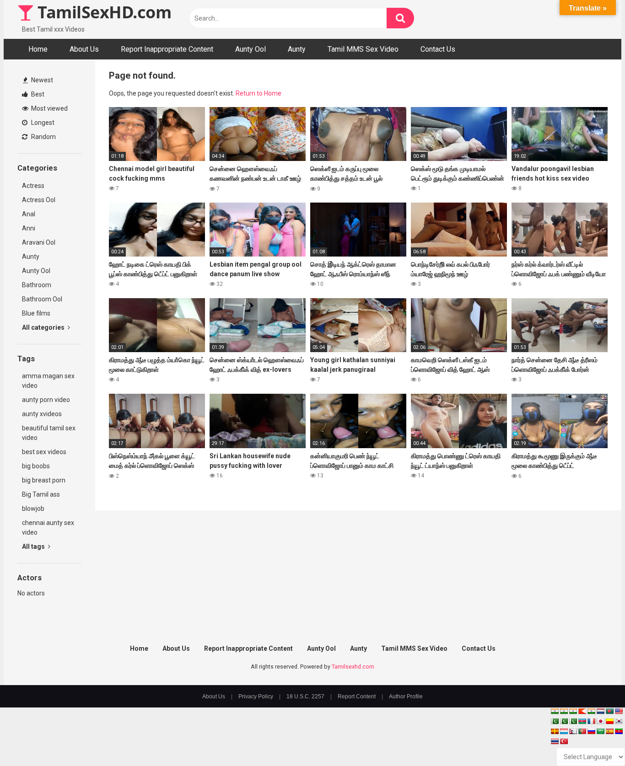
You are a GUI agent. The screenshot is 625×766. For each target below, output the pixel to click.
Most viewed (49, 108)
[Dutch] (600, 711)
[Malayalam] (564, 711)
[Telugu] (618, 731)
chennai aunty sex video (48, 527)
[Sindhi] (554, 721)
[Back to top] (594, 738)
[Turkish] (564, 741)
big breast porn (43, 480)
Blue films (36, 313)
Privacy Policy (255, 696)
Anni (28, 228)
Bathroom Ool (42, 299)
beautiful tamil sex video (48, 432)
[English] (618, 711)
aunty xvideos (42, 414)
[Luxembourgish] (564, 731)
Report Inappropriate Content (167, 49)
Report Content (357, 696)
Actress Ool (38, 200)
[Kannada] (609, 721)
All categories (44, 327)
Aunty (297, 49)
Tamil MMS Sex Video (363, 49)
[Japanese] (600, 721)
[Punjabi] (564, 721)
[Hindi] (591, 711)
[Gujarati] (554, 711)
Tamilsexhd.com (353, 666)
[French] (591, 721)
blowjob (33, 508)
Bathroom (36, 285)
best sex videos (44, 451)
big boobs (36, 466)
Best (37, 94)
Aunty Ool (250, 49)
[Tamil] (573, 711)
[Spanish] (609, 731)
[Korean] (618, 721)
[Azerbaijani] (582, 721)
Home (38, 49)
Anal (28, 214)
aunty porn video (46, 399)
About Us (84, 49)
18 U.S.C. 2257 (305, 696)
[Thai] (554, 741)
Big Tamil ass (41, 494)
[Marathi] (582, 711)
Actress (33, 185)
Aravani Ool (38, 242)
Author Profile (406, 696)
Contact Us (437, 49)
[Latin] (554, 731)
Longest (42, 122)
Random (43, 136)
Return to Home (258, 93)
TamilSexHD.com (102, 12)
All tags (34, 546)
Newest (41, 80)
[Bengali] (609, 711)
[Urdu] (573, 721)
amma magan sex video (48, 380)
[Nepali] (573, 731)
